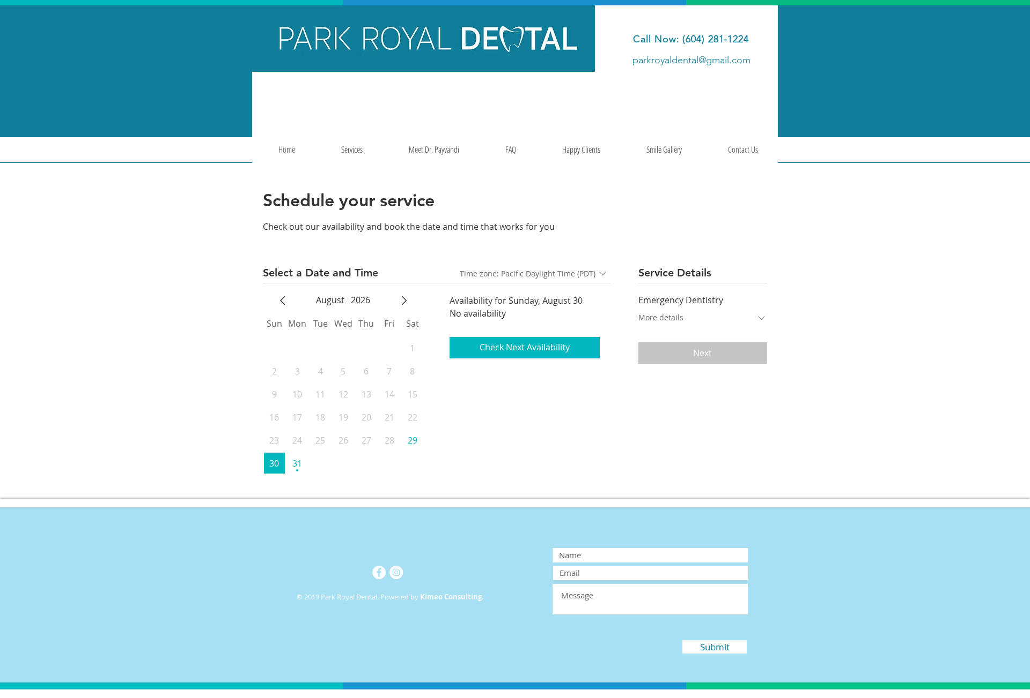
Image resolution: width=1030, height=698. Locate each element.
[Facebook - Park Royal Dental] (379, 572)
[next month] (404, 300)
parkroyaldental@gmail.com (691, 60)
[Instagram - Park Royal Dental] (396, 572)
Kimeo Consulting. (452, 597)
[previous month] (282, 300)
